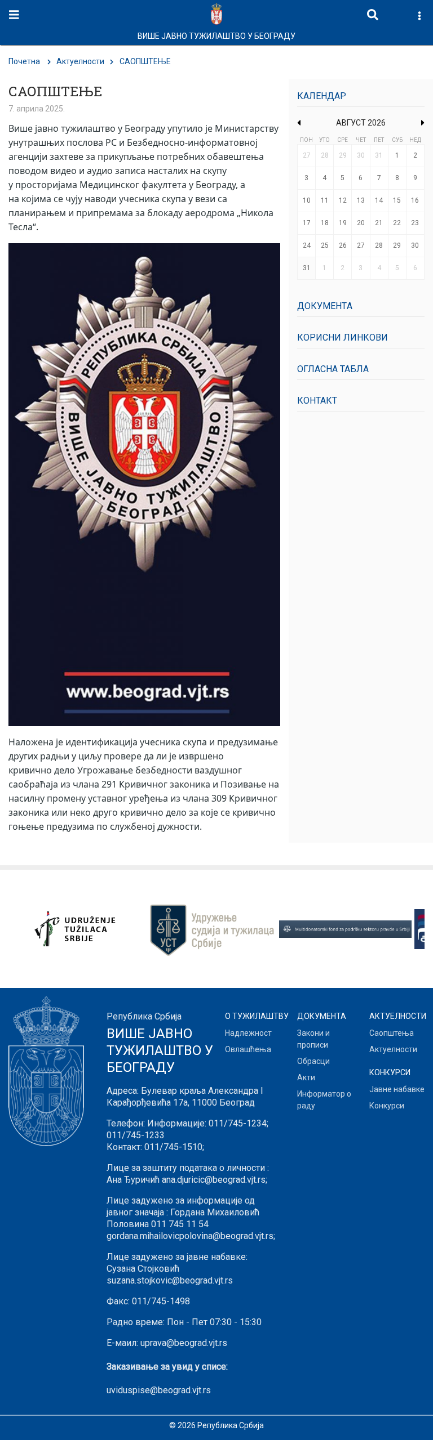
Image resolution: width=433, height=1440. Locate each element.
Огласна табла (333, 369)
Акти (306, 1077)
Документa (324, 306)
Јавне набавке (397, 1089)
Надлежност (248, 1032)
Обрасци (313, 1061)
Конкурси (386, 1105)
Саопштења (391, 1032)
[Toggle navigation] (14, 14)
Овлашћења (248, 1049)
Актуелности (80, 61)
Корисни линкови (342, 337)
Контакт (317, 400)
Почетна (24, 61)
